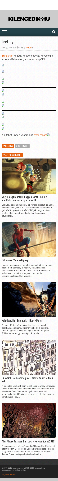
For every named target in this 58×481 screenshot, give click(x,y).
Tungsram (8, 55)
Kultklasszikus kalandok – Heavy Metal (22, 320)
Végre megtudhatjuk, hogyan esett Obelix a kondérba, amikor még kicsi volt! (24, 198)
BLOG (18, 145)
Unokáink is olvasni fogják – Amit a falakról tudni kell (28, 379)
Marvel (25, 145)
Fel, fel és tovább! (9, 475)
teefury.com (40, 135)
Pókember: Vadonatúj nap (15, 260)
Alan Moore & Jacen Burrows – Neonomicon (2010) (28, 441)
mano (28, 47)
